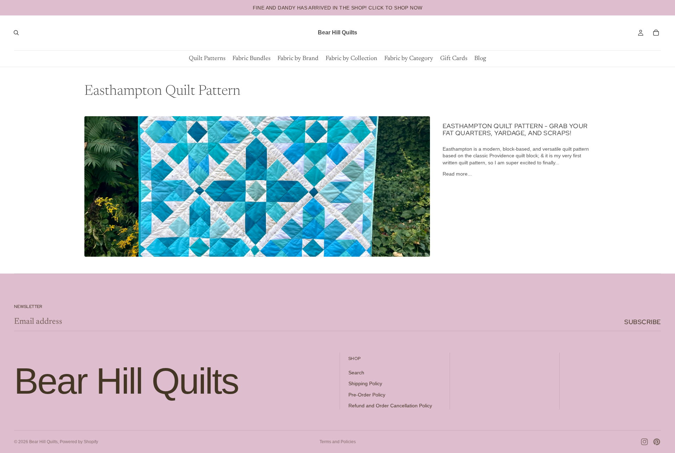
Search (356, 372)
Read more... (457, 174)
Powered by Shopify (79, 441)
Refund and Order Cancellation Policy (390, 405)
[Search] (16, 32)
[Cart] (656, 32)
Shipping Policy (365, 383)
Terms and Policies (338, 441)
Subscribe (642, 322)
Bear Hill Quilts (43, 441)
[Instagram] (644, 442)
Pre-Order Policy (366, 394)
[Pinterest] (656, 442)
